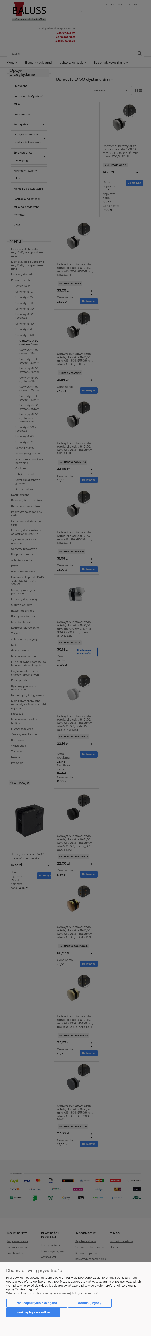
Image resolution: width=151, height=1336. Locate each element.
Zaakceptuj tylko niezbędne (37, 1303)
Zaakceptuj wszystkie (33, 1312)
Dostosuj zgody (89, 1303)
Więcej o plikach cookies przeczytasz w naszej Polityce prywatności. (53, 1293)
